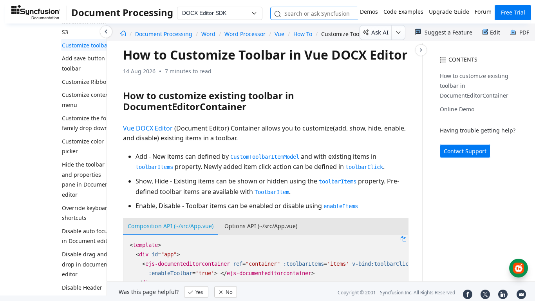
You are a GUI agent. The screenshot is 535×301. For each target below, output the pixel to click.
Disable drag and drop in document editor (85, 264)
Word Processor (245, 34)
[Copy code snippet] (403, 238)
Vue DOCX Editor (148, 128)
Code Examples (403, 11)
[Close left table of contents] (106, 32)
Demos (369, 11)
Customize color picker (83, 146)
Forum (483, 11)
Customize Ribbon (86, 81)
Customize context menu (86, 100)
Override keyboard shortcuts (86, 213)
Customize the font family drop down (87, 123)
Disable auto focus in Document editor (87, 236)
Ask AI (380, 32)
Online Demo (457, 109)
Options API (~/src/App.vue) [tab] (260, 226)
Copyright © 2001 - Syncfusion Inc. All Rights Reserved (396, 292)
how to (302, 34)
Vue (279, 34)
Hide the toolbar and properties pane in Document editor (86, 179)
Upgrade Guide (449, 11)
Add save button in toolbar (87, 63)
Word (208, 34)
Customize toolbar (86, 45)
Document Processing (164, 34)
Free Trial (513, 12)
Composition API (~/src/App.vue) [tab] (170, 226)
